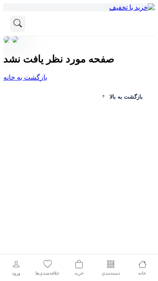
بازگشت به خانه (25, 77)
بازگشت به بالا (126, 97)
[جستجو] (17, 24)
